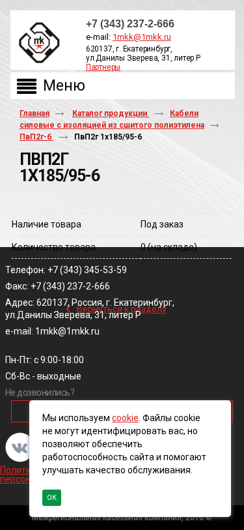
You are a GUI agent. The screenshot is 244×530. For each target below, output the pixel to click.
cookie (125, 418)
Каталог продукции (110, 113)
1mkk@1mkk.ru (142, 37)
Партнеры (103, 67)
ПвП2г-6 (36, 136)
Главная (34, 113)
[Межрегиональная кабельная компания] (36, 43)
